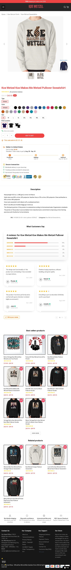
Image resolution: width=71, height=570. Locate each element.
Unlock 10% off (4, 562)
